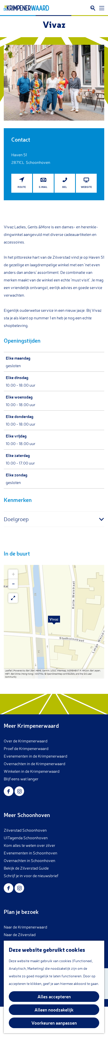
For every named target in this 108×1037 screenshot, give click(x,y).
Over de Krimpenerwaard (25, 740)
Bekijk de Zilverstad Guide (26, 868)
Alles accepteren (54, 997)
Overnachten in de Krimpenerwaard (34, 763)
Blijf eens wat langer (21, 778)
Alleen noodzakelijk (54, 1010)
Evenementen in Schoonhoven (30, 852)
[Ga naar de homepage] (26, 8)
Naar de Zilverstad (20, 934)
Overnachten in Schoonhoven (29, 860)
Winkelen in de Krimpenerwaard (32, 771)
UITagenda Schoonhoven (26, 837)
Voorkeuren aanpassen (54, 1023)
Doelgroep (16, 519)
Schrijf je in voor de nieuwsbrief (31, 875)
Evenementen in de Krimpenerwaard (35, 756)
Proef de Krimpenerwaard (26, 748)
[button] (54, 622)
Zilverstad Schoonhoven (25, 830)
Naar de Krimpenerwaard (25, 927)
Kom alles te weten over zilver (29, 845)
